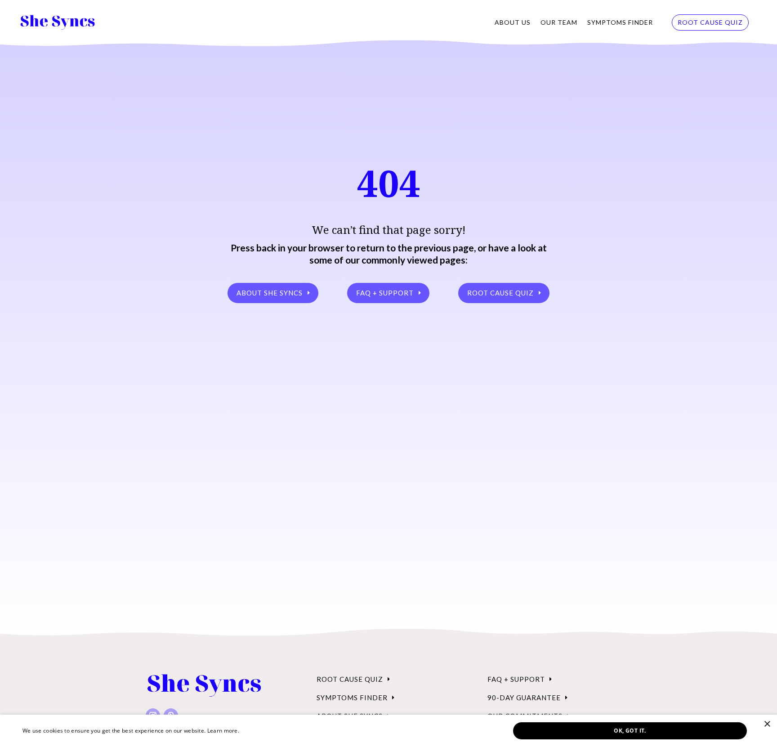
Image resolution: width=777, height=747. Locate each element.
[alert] (388, 731)
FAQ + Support (385, 293)
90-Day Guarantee (524, 697)
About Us (513, 22)
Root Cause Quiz (710, 22)
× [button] (767, 724)
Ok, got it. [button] (630, 730)
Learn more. (223, 730)
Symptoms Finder (620, 22)
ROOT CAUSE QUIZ (500, 293)
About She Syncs (270, 293)
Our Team (558, 22)
